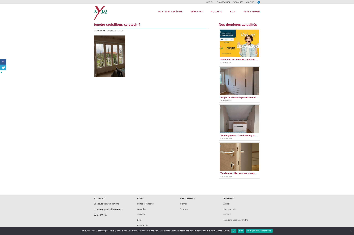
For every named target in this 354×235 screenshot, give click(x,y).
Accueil (210, 2)
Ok (234, 231)
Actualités (238, 2)
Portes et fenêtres (145, 203)
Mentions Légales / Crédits (235, 220)
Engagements (223, 2)
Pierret (183, 203)
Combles (141, 214)
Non (241, 231)
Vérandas (141, 209)
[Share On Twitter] (3, 67)
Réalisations (142, 225)
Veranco (184, 209)
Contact (250, 2)
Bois (139, 220)
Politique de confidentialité (259, 231)
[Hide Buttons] (1, 72)
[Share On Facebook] (3, 62)
